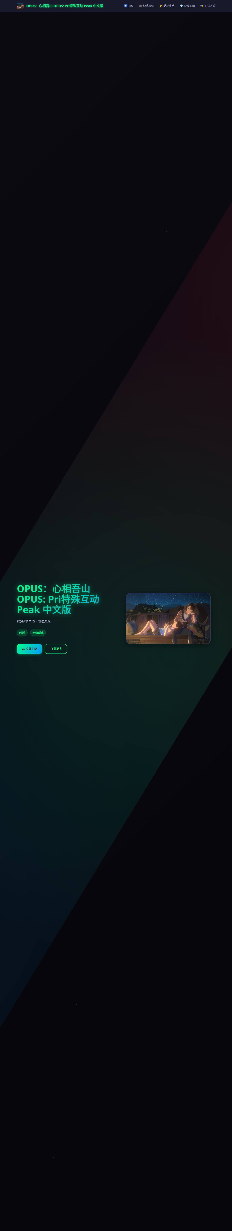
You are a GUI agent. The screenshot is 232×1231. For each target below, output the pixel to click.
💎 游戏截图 (187, 6)
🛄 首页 (129, 6)
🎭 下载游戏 (207, 6)
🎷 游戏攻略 (166, 6)
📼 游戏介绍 (146, 6)
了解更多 (56, 649)
